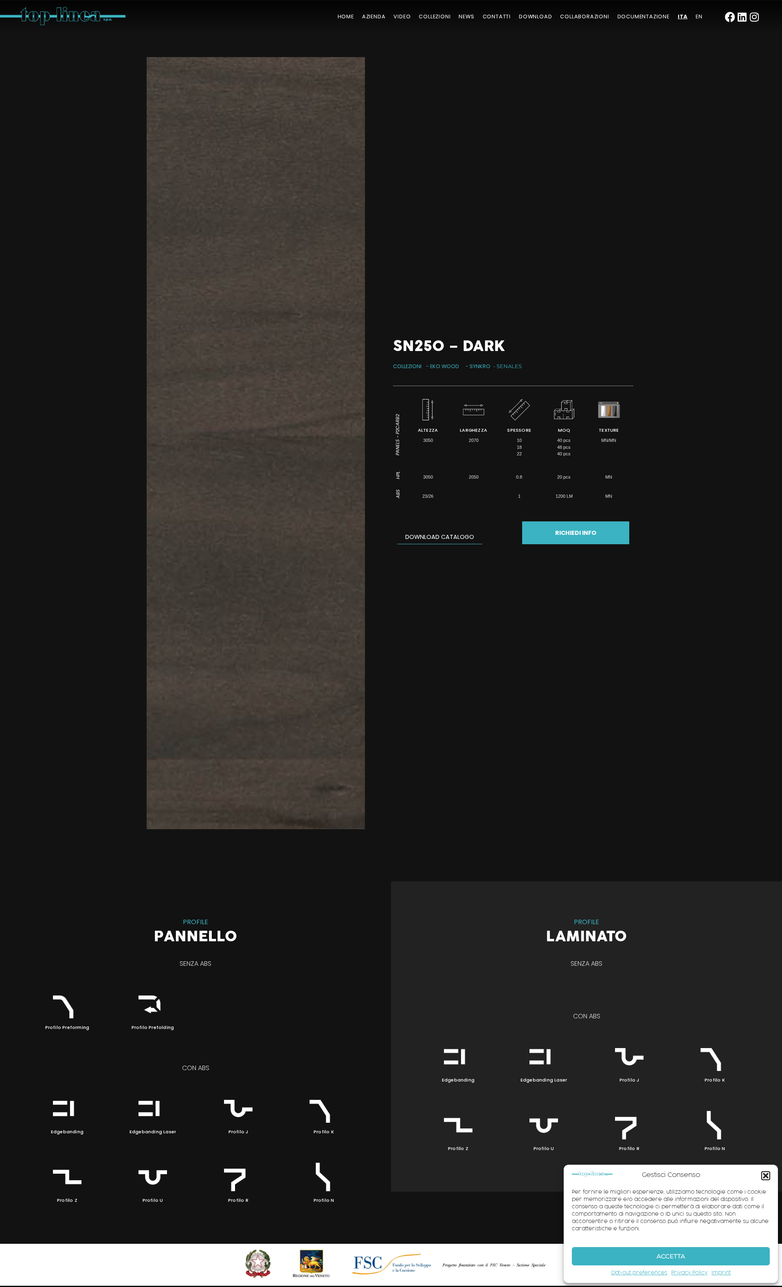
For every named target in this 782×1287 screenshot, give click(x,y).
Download (535, 16)
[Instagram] (754, 17)
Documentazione (643, 16)
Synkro (480, 366)
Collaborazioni (584, 16)
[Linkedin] (742, 17)
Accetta (671, 1256)
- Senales (507, 366)
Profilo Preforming (67, 1027)
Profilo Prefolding (153, 1027)
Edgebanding (67, 1131)
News (466, 16)
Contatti (497, 16)
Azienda (374, 16)
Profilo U (153, 1200)
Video (402, 16)
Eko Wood (444, 366)
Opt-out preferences (639, 1273)
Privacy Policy (689, 1273)
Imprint (721, 1273)
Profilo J (238, 1131)
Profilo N (324, 1200)
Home (346, 16)
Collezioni (434, 16)
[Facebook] (730, 17)
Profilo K (324, 1131)
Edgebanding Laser (153, 1131)
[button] (766, 1176)
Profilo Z (67, 1200)
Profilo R (238, 1200)
